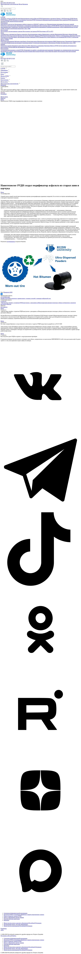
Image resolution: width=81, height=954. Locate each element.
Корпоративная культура (27, 18)
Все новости (4, 307)
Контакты (25, 4)
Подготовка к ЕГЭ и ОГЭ (46, 31)
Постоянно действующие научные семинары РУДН (25, 37)
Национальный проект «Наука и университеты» (56, 35)
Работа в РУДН (8, 20)
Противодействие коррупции (12, 919)
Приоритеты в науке (45, 37)
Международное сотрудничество (9, 4)
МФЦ (55, 41)
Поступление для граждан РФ (31, 31)
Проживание (69, 41)
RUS (2, 2)
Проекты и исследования (57, 37)
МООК (58, 25)
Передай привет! (53, 51)
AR (14, 2)
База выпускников (28, 51)
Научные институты (23, 35)
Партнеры (72, 35)
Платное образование (66, 25)
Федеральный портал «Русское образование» (16, 924)
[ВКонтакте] (2, 294)
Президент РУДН (69, 18)
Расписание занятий (68, 24)
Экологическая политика (16, 21)
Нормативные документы (49, 18)
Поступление (4, 30)
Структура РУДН (31, 20)
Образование (4, 23)
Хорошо (3, 92)
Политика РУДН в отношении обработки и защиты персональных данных (24, 914)
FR (7, 2)
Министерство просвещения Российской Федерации (18, 926)
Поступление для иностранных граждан (12, 31)
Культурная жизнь (32, 41)
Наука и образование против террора (14, 917)
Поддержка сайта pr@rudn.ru (8, 935)
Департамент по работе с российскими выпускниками (38, 50)
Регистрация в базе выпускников (67, 51)
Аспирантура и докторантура (9, 34)
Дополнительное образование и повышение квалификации (23, 25)
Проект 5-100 (60, 18)
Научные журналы (12, 35)
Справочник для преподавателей (20, 27)
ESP (9, 2)
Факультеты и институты (8, 24)
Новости (3, 98)
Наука (2, 33)
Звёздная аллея (18, 41)
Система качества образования (37, 27)
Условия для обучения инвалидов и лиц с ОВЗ (17, 28)
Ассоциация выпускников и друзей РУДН (12, 50)
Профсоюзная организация (14, 43)
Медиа (20, 4)
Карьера (3, 44)
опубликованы (11, 241)
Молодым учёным (67, 34)
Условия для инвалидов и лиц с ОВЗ (66, 43)
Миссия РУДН (38, 18)
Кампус (25, 41)
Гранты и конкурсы (22, 34)
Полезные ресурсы (6, 37)
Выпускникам (4, 48)
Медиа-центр (4, 81)
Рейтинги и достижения (19, 20)
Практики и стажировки (37, 45)
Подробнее (4, 94)
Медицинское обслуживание (45, 41)
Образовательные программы (55, 24)
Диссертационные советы (35, 34)
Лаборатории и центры (48, 34)
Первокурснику (61, 41)
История (18, 18)
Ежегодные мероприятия (7, 41)
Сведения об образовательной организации (47, 20)
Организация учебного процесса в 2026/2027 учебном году (31, 24)
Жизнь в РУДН (5, 40)
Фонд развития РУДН (65, 20)
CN (12, 2)
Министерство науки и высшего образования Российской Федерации (22, 923)
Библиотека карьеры (6, 45)
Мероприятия (58, 34)
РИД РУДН (67, 37)
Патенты (77, 35)
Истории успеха (43, 51)
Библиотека (4, 25)
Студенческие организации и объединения (44, 43)
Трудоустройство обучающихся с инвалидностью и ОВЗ (23, 47)
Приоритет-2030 (7, 292)
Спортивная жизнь (27, 43)
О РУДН (3, 17)
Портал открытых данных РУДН (12, 916)
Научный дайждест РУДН (36, 35)
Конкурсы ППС (26, 45)
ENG (4, 2)
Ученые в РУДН (8, 38)
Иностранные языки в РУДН (48, 25)
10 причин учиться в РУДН (8, 18)
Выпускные (36, 51)
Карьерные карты (17, 45)
